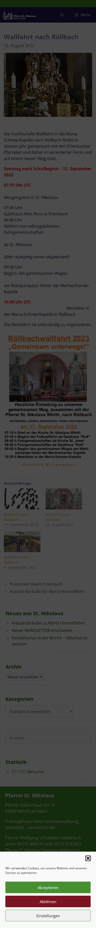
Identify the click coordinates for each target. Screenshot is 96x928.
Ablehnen (48, 901)
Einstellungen (48, 915)
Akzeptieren (48, 887)
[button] (88, 858)
